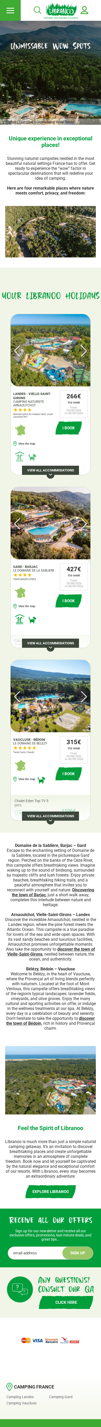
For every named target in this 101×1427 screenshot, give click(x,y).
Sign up (77, 1253)
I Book (68, 428)
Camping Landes (20, 1397)
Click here (66, 1302)
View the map (26, 443)
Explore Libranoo (50, 1191)
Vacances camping (18, 122)
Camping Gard (61, 1397)
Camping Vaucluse (21, 1403)
